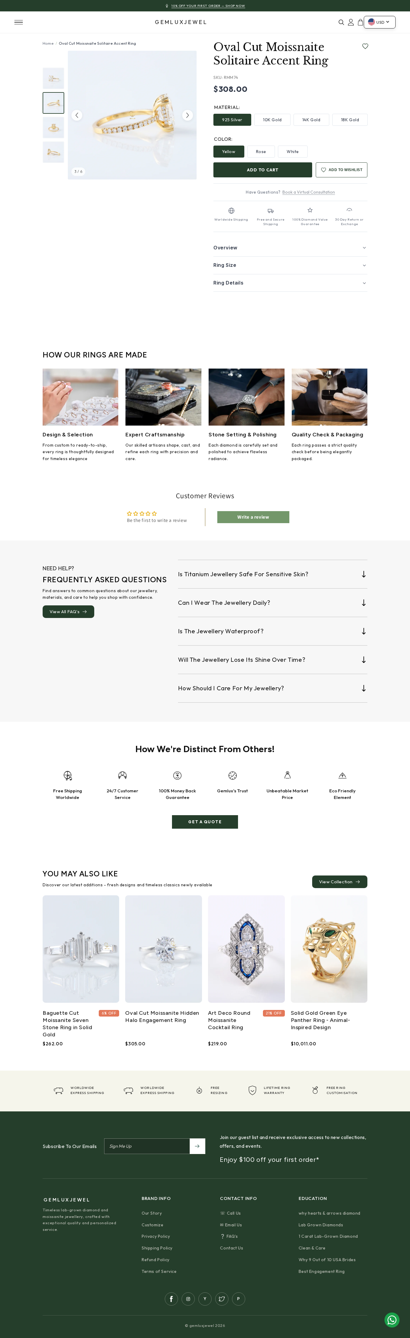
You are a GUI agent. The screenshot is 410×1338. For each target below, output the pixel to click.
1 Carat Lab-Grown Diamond (328, 1236)
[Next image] (187, 115)
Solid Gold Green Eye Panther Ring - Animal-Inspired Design (320, 1020)
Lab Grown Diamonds (321, 1225)
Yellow (229, 151)
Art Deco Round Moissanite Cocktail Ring (229, 1020)
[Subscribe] (197, 1146)
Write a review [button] (253, 517)
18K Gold (350, 119)
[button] (290, 248)
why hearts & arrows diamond (329, 1213)
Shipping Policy (157, 1248)
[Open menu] (18, 22)
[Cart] (360, 22)
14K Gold (311, 119)
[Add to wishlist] (364, 47)
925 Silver (232, 119)
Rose (261, 151)
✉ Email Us (231, 1225)
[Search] (341, 22)
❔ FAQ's (229, 1236)
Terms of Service (159, 1271)
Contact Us (231, 1248)
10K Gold (272, 119)
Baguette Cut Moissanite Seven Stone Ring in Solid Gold (67, 1024)
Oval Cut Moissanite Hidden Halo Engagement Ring (162, 1016)
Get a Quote (205, 821)
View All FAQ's (65, 611)
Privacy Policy (156, 1236)
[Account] (351, 22)
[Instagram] (188, 1299)
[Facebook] (171, 1299)
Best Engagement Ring (322, 1271)
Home (48, 43)
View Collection (336, 881)
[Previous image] (76, 115)
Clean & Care (312, 1248)
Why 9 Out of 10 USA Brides (327, 1259)
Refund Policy (156, 1259)
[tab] (53, 78)
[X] (221, 1299)
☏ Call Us (230, 1213)
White (293, 151)
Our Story (152, 1213)
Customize (152, 1225)
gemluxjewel (181, 22)
